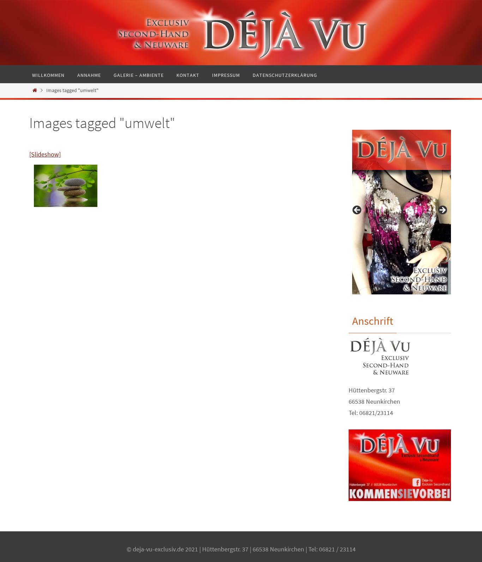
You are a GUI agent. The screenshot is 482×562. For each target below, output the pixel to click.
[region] (400, 212)
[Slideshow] (45, 154)
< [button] (357, 210)
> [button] (442, 210)
